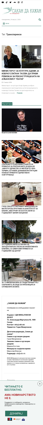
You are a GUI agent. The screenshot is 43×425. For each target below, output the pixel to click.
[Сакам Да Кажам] (21, 16)
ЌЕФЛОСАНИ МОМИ (9, 133)
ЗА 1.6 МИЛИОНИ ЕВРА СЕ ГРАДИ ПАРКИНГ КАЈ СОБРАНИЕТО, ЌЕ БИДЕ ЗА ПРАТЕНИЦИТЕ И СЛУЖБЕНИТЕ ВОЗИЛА (20, 285)
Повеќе (19, 93)
